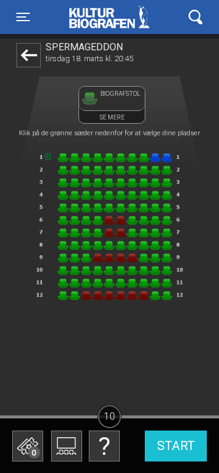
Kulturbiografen (109, 17)
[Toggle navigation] (195, 17)
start (176, 445)
